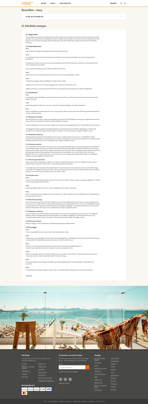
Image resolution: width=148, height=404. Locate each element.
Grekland (113, 378)
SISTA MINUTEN (65, 3)
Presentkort (97, 362)
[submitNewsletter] (87, 367)
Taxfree (96, 365)
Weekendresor (115, 361)
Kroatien (113, 386)
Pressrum (24, 374)
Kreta (112, 372)
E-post (60, 364)
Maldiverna (114, 384)
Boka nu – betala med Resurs (100, 386)
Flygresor (113, 364)
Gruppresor (97, 371)
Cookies (45, 401)
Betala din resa (98, 382)
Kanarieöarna (115, 375)
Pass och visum (42, 372)
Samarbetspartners (99, 374)
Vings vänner (98, 390)
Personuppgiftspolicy (53, 401)
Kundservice (41, 364)
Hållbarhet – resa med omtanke (28, 367)
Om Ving (24, 364)
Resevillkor (41, 369)
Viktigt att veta (42, 366)
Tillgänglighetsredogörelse (46, 381)
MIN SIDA (113, 3)
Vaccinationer (42, 375)
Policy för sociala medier (45, 378)
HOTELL (53, 3)
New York (113, 381)
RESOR (43, 3)
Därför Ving (25, 377)
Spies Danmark (68, 401)
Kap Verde (114, 389)
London (113, 367)
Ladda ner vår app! (64, 383)
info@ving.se (91, 401)
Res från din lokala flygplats (99, 359)
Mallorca (113, 369)
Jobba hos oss (26, 371)
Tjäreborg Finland (77, 401)
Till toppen (29, 275)
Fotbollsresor (98, 380)
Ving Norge (61, 401)
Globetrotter (84, 401)
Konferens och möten (100, 368)
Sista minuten (115, 358)
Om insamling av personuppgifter (68, 371)
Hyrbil (96, 377)
